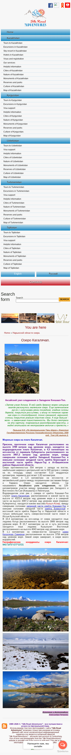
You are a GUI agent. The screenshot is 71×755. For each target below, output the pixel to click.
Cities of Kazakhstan (13, 70)
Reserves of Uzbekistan (14, 169)
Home (10, 32)
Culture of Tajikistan (12, 264)
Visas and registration (13, 59)
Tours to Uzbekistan (12, 145)
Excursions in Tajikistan (14, 236)
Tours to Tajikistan (11, 232)
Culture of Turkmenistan (14, 218)
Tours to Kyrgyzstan (12, 100)
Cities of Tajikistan (11, 248)
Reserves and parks (12, 82)
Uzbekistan (13, 140)
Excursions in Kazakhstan (15, 47)
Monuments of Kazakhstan (15, 78)
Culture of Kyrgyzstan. (13, 132)
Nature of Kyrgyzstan (13, 120)
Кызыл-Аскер (53, 503)
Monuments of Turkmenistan (16, 211)
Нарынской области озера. (26, 333)
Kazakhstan (13, 38)
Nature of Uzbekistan (13, 161)
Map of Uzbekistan (12, 177)
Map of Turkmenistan (13, 222)
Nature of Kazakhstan (13, 74)
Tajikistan (12, 227)
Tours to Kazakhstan (12, 43)
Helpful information (12, 66)
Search (19, 297)
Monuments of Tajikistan (14, 256)
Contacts (35, 282)
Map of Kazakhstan (12, 90)
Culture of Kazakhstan (13, 86)
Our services (9, 63)
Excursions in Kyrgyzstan (15, 104)
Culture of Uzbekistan (13, 173)
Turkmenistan (14, 182)
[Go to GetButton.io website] (62, 751)
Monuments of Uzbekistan (15, 165)
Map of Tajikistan (11, 268)
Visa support (9, 108)
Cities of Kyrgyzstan (12, 116)
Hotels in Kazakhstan (13, 55)
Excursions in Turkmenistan (16, 191)
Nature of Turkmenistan (14, 207)
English (18, 273)
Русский (53, 273)
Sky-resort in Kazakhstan (15, 51)
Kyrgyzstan (13, 95)
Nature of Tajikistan (12, 252)
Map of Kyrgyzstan (12, 136)
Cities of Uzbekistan (12, 157)
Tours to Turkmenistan (13, 187)
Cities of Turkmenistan (13, 203)
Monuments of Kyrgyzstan (15, 124)
